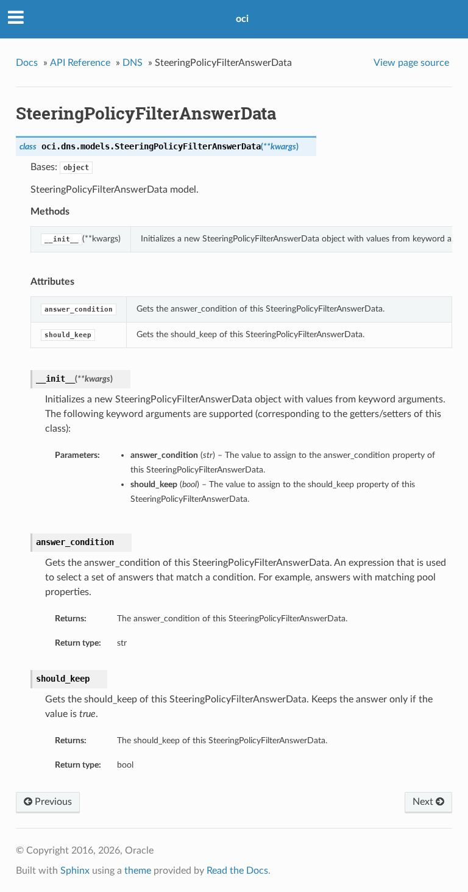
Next (424, 802)
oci (242, 19)
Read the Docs (237, 871)
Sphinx (75, 871)
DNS (132, 63)
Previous (52, 802)
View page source (411, 63)
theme (137, 871)
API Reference (80, 63)
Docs (27, 63)
